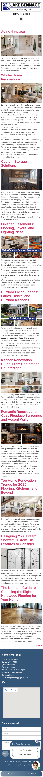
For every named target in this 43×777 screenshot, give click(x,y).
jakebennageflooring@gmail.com (15, 678)
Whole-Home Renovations (11, 77)
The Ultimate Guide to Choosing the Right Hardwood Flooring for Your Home (18, 594)
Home (6, 761)
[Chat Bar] (21, 774)
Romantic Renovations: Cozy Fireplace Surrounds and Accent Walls (21, 416)
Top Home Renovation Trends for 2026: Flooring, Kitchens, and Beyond (19, 486)
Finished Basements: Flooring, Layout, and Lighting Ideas (17, 228)
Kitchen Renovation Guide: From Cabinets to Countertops (20, 364)
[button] (21, 19)
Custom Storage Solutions (14, 163)
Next (39, 646)
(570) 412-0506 (8, 664)
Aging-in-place (13, 31)
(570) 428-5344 (8, 667)
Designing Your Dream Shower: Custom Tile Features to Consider (18, 540)
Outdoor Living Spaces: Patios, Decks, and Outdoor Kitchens (19, 296)
